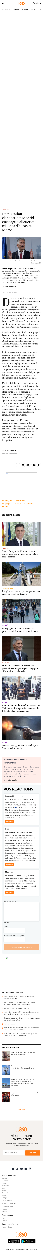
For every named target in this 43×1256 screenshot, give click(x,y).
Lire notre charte (10, 780)
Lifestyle (4, 1198)
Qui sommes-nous (7, 1206)
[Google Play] (28, 1241)
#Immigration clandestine (13, 500)
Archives (4, 1211)
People (4, 1195)
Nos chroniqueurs (7, 1200)
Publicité (4, 1209)
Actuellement (6, 9)
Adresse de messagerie (14, 936)
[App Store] (14, 1241)
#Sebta (5, 507)
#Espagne (6, 503)
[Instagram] (30, 1168)
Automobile (5, 1193)
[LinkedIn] (26, 1168)
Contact (4, 1220)
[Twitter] (17, 1168)
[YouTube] (21, 1168)
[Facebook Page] (13, 1168)
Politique (16, 9)
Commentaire (10, 901)
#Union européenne (24, 503)
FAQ (3, 1218)
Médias (4, 1190)
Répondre (9, 821)
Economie (25, 9)
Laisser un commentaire (21, 947)
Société (34, 9)
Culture (4, 1188)
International (5, 1185)
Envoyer (33, 1153)
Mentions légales (7, 1227)
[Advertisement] (21, 108)
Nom (6, 927)
